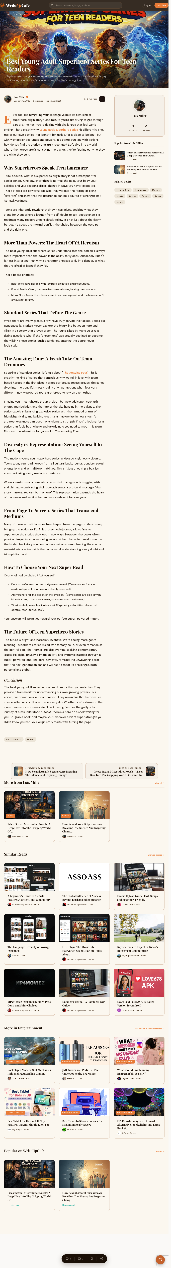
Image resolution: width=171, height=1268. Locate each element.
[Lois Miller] (8, 99)
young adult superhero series (59, 130)
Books (158, 196)
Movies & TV (123, 190)
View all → (159, 783)
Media (120, 196)
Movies (156, 190)
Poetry (145, 196)
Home (7, 14)
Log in (147, 5)
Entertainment (20, 14)
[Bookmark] (92, 1259)
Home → (160, 1151)
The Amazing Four (75, 372)
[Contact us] (160, 1259)
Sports (132, 196)
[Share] (101, 1259)
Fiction (30, 739)
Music (120, 202)
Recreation (140, 190)
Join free (161, 5)
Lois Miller (19, 97)
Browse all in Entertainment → (149, 1028)
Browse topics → (156, 855)
